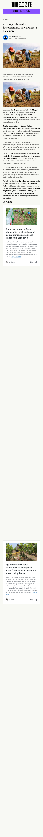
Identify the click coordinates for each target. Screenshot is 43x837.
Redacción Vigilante (15, 36)
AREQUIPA (6, 20)
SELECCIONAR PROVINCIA (21, 11)
